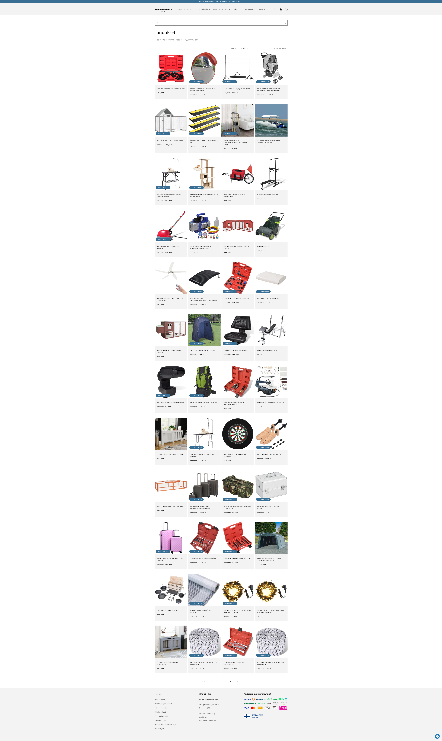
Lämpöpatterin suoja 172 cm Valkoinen (170, 454)
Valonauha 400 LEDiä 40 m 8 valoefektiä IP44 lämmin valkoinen (237, 611)
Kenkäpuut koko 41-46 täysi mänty (269, 454)
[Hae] (284, 22)
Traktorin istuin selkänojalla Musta (235, 350)
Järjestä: (234, 48)
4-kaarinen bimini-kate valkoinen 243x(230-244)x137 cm (268, 142)
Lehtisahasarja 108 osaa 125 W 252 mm (270, 402)
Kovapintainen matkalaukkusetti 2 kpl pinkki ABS (170, 559)
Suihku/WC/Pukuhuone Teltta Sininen (203, 350)
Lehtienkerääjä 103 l (264, 246)
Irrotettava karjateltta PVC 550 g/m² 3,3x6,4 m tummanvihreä (269, 559)
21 (231, 681)
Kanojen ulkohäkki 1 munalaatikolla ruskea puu (169, 351)
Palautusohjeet (160, 720)
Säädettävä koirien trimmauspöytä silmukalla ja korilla (169, 195)
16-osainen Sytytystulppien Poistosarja (203, 558)
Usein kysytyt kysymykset (164, 703)
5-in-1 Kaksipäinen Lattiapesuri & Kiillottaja (168, 247)
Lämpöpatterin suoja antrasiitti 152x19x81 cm (167, 663)
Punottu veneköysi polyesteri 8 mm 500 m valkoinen (270, 663)
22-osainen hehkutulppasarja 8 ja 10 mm (238, 558)
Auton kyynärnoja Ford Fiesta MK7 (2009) (171, 402)
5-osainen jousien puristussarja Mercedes (171, 89)
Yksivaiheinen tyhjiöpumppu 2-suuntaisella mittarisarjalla (200, 247)
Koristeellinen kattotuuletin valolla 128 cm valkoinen (170, 299)
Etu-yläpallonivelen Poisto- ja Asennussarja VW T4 (234, 403)
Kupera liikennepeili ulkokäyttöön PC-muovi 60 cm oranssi (203, 90)
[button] (183, 9)
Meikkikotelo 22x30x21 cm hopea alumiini (268, 507)
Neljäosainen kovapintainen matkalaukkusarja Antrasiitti (200, 507)
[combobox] (221, 22)
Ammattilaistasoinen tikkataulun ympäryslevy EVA (235, 455)
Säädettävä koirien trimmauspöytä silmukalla (202, 455)
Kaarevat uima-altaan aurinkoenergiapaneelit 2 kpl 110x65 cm (203, 299)
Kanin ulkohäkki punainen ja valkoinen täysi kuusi (237, 247)
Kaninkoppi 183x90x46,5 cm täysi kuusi (170, 506)
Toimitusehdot (160, 712)
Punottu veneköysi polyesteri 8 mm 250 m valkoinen (203, 663)
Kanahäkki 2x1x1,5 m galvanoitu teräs (170, 141)
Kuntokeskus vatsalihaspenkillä (268, 195)
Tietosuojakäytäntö (162, 716)
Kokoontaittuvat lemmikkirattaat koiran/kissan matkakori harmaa (268, 90)
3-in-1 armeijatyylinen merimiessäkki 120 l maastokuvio (238, 507)
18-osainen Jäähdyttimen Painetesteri (236, 298)
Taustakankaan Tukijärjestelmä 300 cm (237, 89)
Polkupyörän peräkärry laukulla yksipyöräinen (234, 195)
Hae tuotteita (160, 699)
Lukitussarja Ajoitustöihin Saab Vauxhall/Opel (234, 663)
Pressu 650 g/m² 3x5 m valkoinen (268, 298)
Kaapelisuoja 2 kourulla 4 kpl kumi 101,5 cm (204, 142)
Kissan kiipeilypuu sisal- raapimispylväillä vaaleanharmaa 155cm (235, 143)
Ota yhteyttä (159, 729)
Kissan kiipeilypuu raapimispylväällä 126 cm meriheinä (204, 195)
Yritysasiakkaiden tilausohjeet (166, 724)
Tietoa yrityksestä (161, 708)
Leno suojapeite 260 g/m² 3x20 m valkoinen (201, 611)
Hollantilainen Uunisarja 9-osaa (168, 610)
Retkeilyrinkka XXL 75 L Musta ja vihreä (203, 402)
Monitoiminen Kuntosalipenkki (267, 350)
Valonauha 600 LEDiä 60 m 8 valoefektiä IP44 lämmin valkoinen (271, 611)
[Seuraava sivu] (237, 681)
